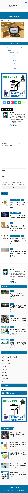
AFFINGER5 (21, 490)
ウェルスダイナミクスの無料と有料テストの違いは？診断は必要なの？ (18, 205)
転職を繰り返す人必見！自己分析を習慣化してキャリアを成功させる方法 (18, 343)
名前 (3, 164)
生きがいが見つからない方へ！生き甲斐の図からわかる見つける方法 (18, 454)
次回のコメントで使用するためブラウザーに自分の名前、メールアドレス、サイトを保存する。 (13, 183)
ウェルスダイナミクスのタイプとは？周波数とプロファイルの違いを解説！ (18, 444)
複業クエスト (14, 6)
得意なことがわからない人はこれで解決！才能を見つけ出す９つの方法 (18, 434)
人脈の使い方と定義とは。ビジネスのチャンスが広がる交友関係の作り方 (18, 254)
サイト (3, 176)
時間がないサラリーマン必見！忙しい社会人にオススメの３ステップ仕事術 (18, 331)
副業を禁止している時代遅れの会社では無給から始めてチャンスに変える (18, 228)
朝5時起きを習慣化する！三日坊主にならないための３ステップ (18, 307)
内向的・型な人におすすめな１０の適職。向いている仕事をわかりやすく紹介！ (18, 474)
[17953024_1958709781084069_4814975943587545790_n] (15, 102)
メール (4, 170)
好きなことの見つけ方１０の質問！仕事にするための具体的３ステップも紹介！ (18, 465)
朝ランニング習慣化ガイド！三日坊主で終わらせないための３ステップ (18, 295)
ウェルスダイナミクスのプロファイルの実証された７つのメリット (18, 241)
